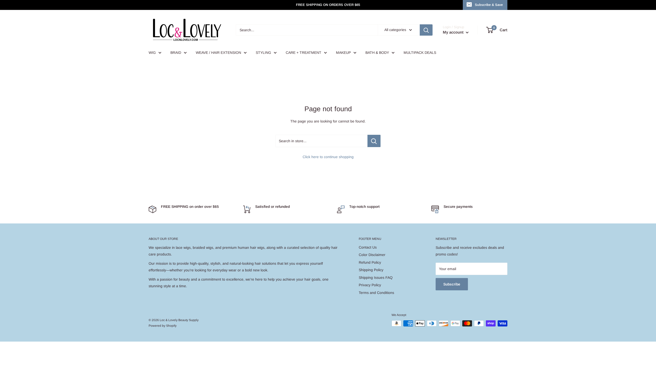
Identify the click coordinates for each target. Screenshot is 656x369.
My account (454, 32)
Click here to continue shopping (328, 157)
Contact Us (368, 247)
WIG (152, 52)
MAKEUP (343, 52)
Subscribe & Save (489, 5)
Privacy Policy (370, 285)
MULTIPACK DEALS (420, 52)
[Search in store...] (374, 141)
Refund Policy (370, 262)
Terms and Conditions (376, 293)
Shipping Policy (371, 270)
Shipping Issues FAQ (376, 277)
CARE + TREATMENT (303, 52)
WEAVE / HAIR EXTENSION (218, 52)
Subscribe (451, 284)
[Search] (426, 30)
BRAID (175, 52)
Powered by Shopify (163, 325)
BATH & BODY (377, 52)
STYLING (263, 52)
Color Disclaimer (372, 255)
